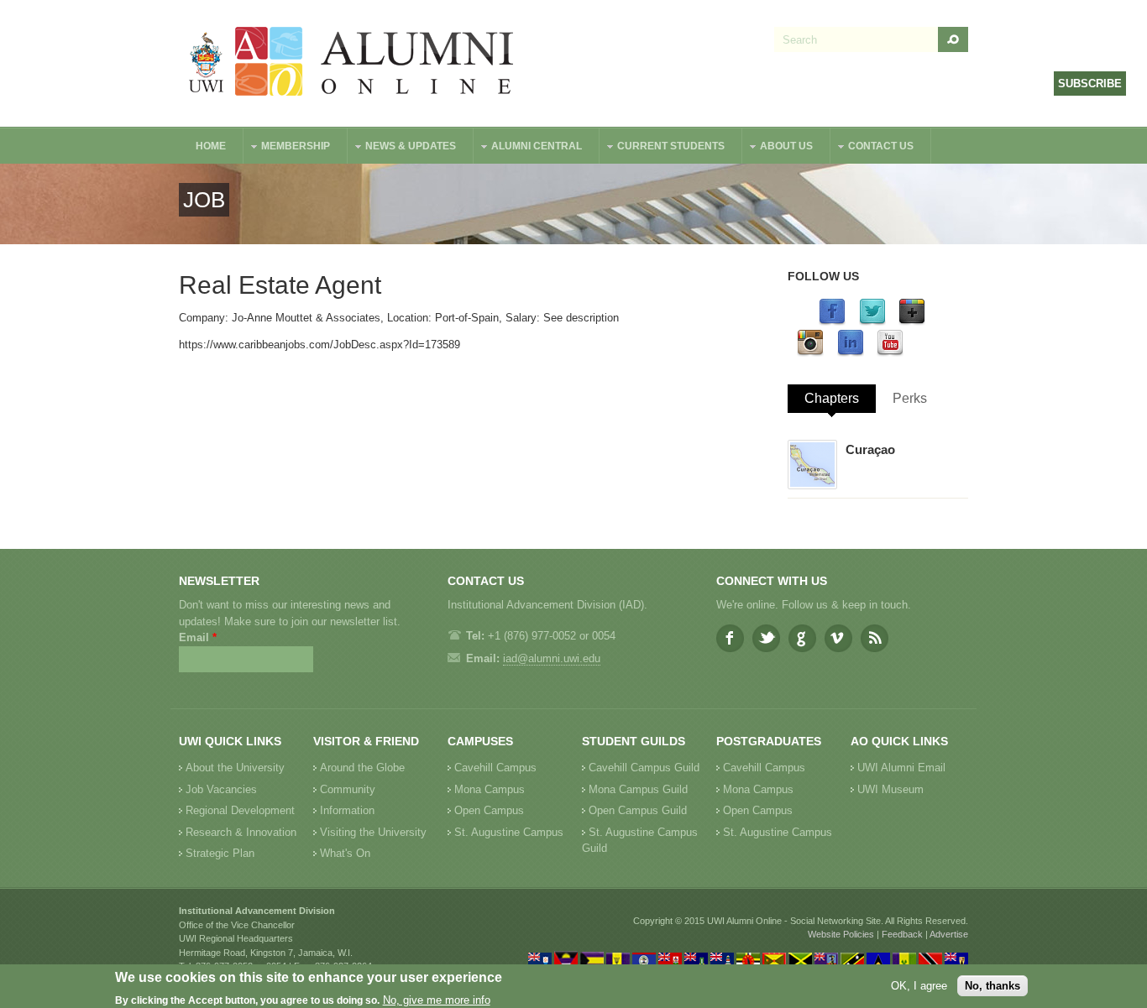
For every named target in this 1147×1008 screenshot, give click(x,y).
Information (347, 810)
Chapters (831, 398)
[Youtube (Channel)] (890, 353)
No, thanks (992, 985)
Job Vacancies (221, 789)
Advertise (949, 934)
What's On (345, 853)
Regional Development (240, 810)
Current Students (662, 148)
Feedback (902, 934)
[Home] (351, 63)
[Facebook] (832, 322)
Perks (910, 398)
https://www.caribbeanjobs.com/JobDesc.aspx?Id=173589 (319, 344)
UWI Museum (890, 789)
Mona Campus (489, 789)
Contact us (872, 148)
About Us (778, 148)
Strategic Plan (220, 853)
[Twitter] (872, 322)
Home (211, 146)
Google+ (802, 638)
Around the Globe (362, 767)
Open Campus (489, 810)
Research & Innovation (241, 832)
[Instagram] (810, 353)
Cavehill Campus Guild (644, 767)
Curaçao (870, 449)
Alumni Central (528, 148)
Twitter (766, 638)
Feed (874, 638)
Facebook (730, 638)
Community (347, 789)
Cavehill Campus (495, 767)
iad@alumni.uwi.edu (551, 658)
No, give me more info (436, 1000)
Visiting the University (373, 832)
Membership (287, 148)
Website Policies (841, 934)
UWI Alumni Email (901, 767)
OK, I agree (919, 985)
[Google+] (911, 322)
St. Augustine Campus (508, 832)
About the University (235, 767)
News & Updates (402, 148)
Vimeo (838, 638)
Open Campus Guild (638, 810)
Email (198, 637)
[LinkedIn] (850, 353)
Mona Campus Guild (638, 789)
